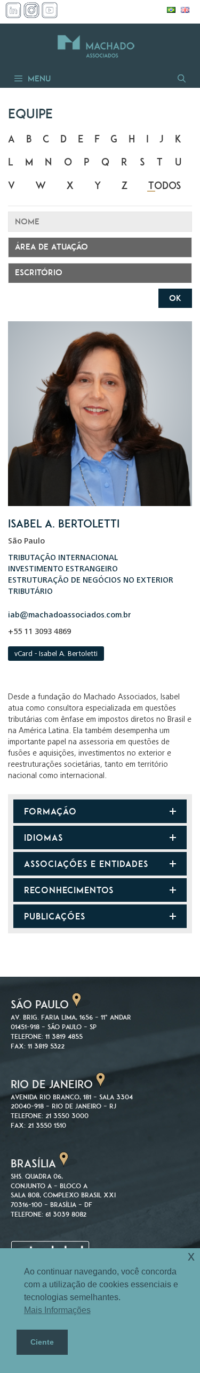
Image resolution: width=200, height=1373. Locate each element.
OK (175, 298)
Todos (164, 185)
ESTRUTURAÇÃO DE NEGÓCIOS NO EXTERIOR (90, 581)
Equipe (30, 114)
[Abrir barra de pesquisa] (180, 78)
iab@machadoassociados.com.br (69, 616)
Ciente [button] (42, 1342)
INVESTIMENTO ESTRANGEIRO (63, 569)
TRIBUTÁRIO (30, 592)
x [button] (191, 1256)
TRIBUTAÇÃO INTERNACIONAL (63, 558)
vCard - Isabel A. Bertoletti (56, 654)
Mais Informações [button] (57, 1310)
